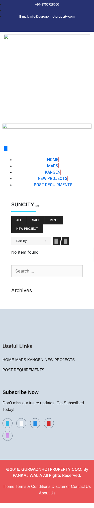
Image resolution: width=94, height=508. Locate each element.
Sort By (21, 241)
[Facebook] (31, 27)
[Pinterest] (66, 27)
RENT (54, 220)
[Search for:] (47, 271)
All (19, 220)
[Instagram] (57, 27)
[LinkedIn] (48, 27)
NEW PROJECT (27, 228)
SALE (36, 220)
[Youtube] (49, 423)
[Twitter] (39, 27)
